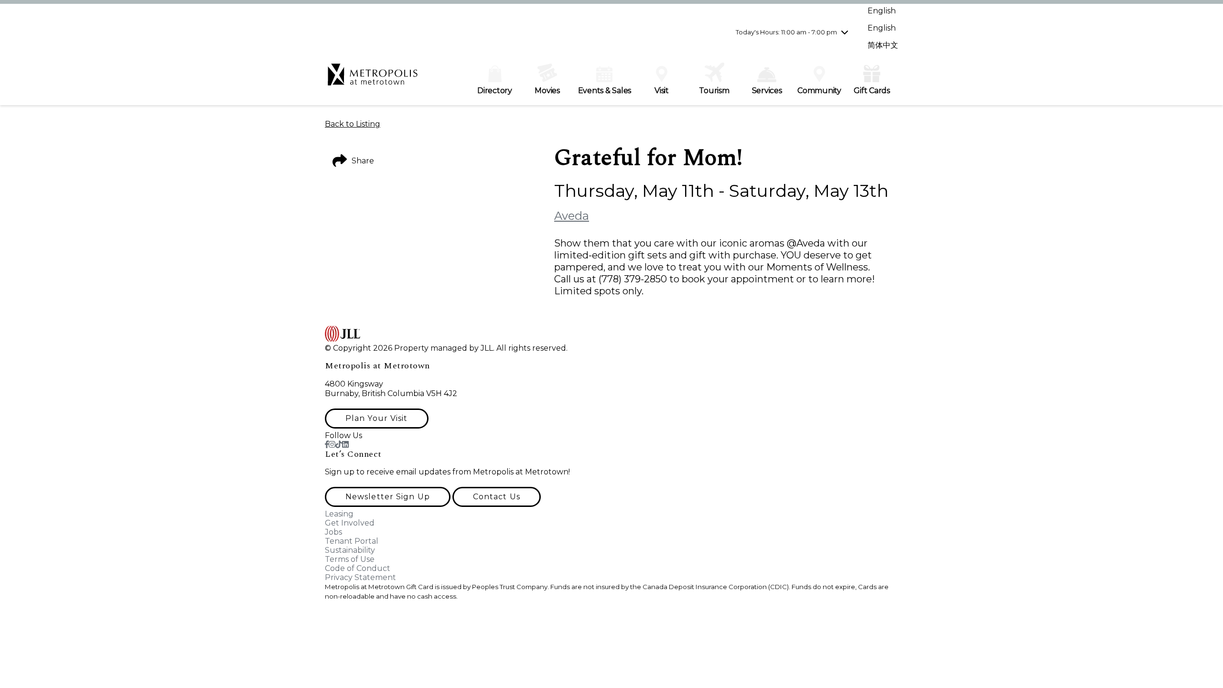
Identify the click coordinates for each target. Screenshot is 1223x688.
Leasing (339, 513)
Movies (547, 90)
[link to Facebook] (327, 444)
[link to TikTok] (338, 444)
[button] (377, 418)
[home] (372, 79)
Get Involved (350, 522)
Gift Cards (872, 90)
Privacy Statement (360, 577)
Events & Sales (605, 90)
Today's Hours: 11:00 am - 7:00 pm (786, 32)
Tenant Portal (351, 541)
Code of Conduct (357, 568)
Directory (494, 90)
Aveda (571, 216)
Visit (661, 90)
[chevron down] (844, 32)
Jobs (333, 532)
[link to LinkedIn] (345, 444)
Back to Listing (352, 124)
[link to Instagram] (332, 444)
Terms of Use (350, 559)
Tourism (714, 90)
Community (819, 90)
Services (767, 90)
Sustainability (350, 550)
